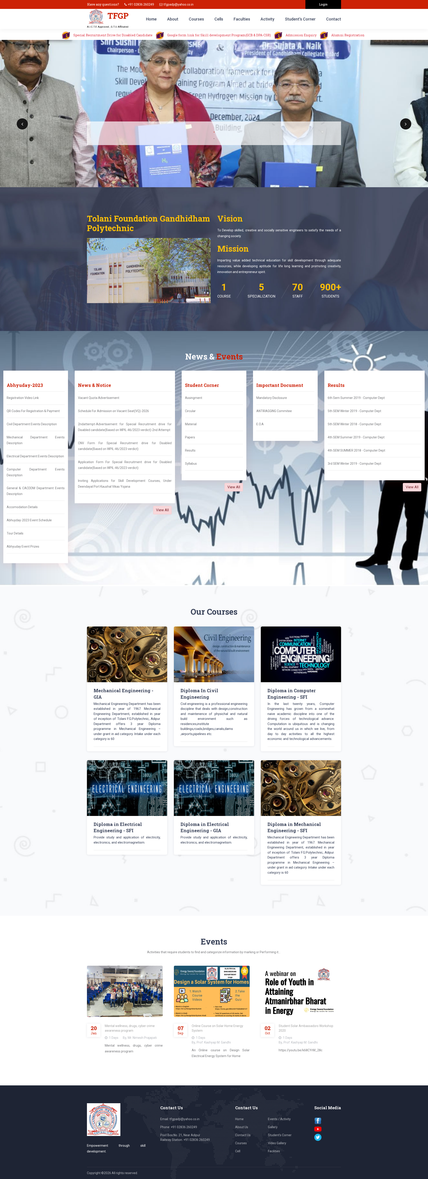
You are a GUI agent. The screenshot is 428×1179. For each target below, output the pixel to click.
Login (323, 4)
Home (151, 19)
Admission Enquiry (301, 35)
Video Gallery (277, 1143)
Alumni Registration (347, 35)
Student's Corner (300, 19)
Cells (218, 19)
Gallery (273, 1127)
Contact (333, 19)
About (172, 19)
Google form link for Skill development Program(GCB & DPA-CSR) (219, 35)
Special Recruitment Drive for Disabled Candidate (113, 35)
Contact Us (243, 1135)
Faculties (242, 19)
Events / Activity (279, 1119)
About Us (241, 1127)
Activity (267, 19)
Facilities (274, 1151)
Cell (237, 1151)
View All (162, 510)
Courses (196, 19)
